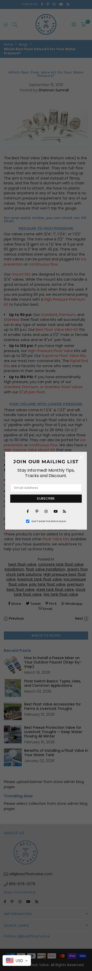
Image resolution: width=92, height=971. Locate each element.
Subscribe (46, 498)
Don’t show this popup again (48, 521)
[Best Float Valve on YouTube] (55, 511)
